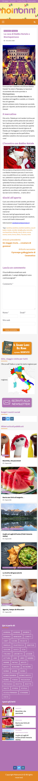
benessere (18, 636)
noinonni (16, 667)
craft (5, 641)
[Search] (34, 22)
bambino (27, 228)
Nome (6, 312)
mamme (6, 662)
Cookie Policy (21, 1)
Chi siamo (5, 1)
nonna (29, 232)
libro (22, 658)
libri (15, 658)
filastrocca (19, 645)
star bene (24, 692)
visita (29, 234)
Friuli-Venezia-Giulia (17, 529)
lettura (6, 658)
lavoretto (18, 654)
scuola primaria (10, 692)
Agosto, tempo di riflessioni (13, 609)
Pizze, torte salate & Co (25, 567)
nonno (14, 234)
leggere (29, 654)
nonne (5, 234)
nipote (23, 662)
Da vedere (7, 31)
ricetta (19, 684)
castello (14, 230)
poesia (15, 680)
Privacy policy (31, 1)
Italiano (7, 654)
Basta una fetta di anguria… (13, 497)
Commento (8, 284)
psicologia (25, 680)
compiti (28, 636)
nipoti (20, 232)
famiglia (20, 230)
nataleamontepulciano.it (21, 223)
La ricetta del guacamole (12, 573)
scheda (15, 688)
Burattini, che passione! (12, 461)
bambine (15, 228)
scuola (24, 688)
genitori (30, 645)
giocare (6, 649)
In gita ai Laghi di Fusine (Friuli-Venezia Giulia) (24, 737)
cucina (14, 641)
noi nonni (27, 667)
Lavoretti (5, 455)
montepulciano (7, 232)
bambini (21, 228)
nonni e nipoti (25, 675)
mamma (30, 658)
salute (6, 688)
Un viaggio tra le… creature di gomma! (17, 242)
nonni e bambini (9, 675)
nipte (24, 232)
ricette (28, 684)
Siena (18, 234)
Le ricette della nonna (9, 567)
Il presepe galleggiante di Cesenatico (23, 252)
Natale (15, 232)
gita (24, 230)
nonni (9, 234)
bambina (9, 228)
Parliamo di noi (7, 604)
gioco (16, 649)
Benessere (6, 492)
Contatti (13, 1)
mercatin (29, 230)
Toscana (14, 31)
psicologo (7, 684)
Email (23, 312)
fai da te (23, 641)
